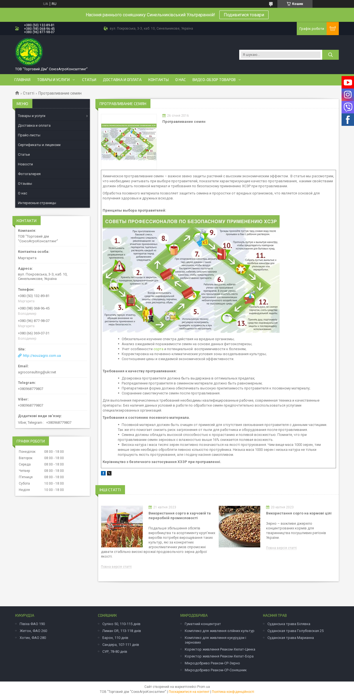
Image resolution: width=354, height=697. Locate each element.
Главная (22, 80)
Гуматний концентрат (203, 624)
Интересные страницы (37, 203)
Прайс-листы (29, 135)
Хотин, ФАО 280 (33, 638)
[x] (109, 474)
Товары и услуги (53, 80)
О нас (180, 80)
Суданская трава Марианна (290, 638)
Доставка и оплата (122, 80)
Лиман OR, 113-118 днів (121, 631)
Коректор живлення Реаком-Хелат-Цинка (220, 649)
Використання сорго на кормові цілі (299, 513)
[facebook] (103, 474)
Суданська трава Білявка (288, 624)
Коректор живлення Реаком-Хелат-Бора (219, 656)
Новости (25, 164)
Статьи (89, 80)
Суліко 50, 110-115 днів (121, 624)
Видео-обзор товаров (214, 80)
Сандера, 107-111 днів (120, 645)
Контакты (158, 80)
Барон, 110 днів (115, 638)
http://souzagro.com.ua (42, 355)
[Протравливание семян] (129, 142)
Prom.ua (203, 687)
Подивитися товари (244, 14)
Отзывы (25, 183)
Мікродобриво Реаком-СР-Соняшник (216, 670)
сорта (158, 349)
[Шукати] (330, 55)
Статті (28, 93)
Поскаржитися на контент (189, 692)
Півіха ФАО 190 (32, 624)
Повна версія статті (116, 567)
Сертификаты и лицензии (39, 145)
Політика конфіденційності (233, 692)
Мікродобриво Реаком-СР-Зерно (212, 663)
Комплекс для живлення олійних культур (219, 631)
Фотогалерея (29, 174)
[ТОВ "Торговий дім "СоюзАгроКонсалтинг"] (29, 52)
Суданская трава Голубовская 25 (295, 631)
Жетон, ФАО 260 (33, 631)
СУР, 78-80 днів (114, 651)
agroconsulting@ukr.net (37, 372)
